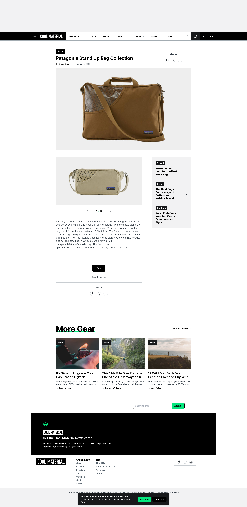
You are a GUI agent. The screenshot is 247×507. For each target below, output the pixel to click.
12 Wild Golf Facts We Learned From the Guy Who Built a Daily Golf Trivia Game (169, 377)
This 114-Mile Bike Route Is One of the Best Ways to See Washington (123, 377)
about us (100, 463)
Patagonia (101, 277)
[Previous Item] (87, 211)
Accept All (144, 499)
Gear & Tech (75, 36)
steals (169, 36)
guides (79, 480)
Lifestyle (137, 36)
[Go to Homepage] (51, 36)
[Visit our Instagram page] (195, 36)
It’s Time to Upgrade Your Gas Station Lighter (75, 375)
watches (80, 476)
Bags (94, 277)
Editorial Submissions (106, 466)
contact (100, 473)
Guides (154, 36)
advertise (100, 470)
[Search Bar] (187, 36)
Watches (106, 36)
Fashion (120, 36)
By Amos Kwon (62, 64)
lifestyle (80, 470)
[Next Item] (110, 211)
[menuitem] (76, 36)
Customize (159, 499)
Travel (93, 36)
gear (78, 463)
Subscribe (207, 36)
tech (78, 473)
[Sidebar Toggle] (35, 36)
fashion (80, 466)
